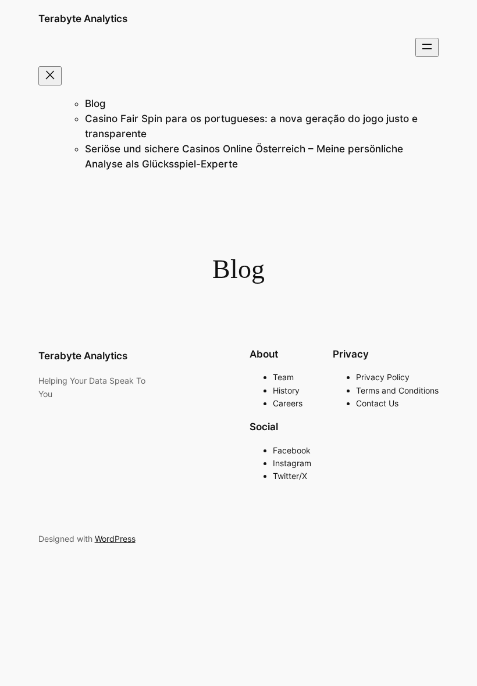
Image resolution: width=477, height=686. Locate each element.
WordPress (115, 539)
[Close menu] (50, 75)
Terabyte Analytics (82, 18)
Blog (95, 103)
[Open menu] (427, 47)
